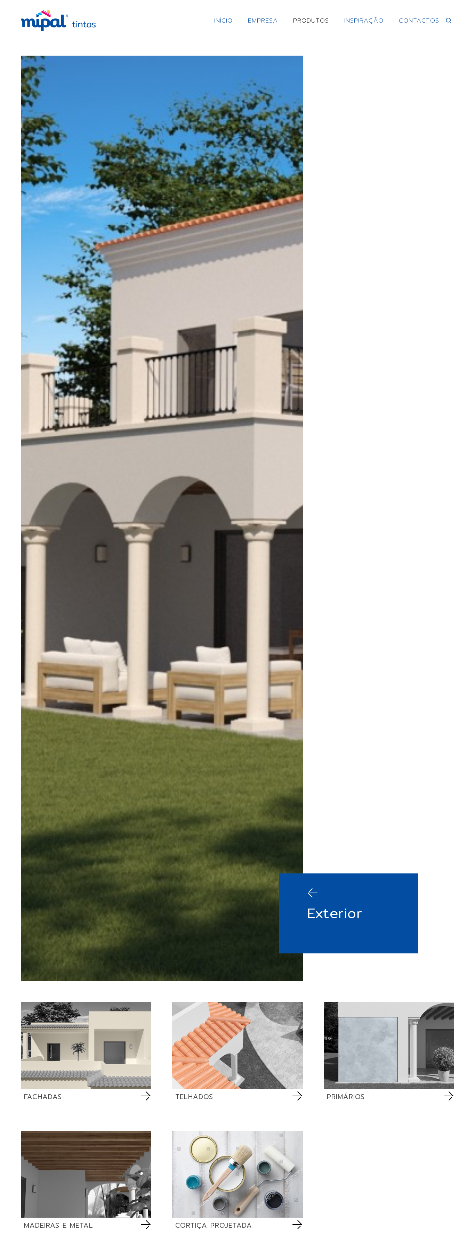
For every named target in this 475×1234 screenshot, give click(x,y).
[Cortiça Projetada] (237, 1174)
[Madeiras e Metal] (86, 1174)
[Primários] (389, 1045)
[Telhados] (237, 1045)
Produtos (311, 20)
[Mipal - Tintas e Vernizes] (58, 20)
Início (223, 20)
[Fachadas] (86, 1045)
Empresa (263, 20)
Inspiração (364, 20)
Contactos (419, 20)
